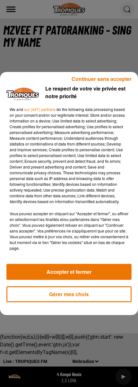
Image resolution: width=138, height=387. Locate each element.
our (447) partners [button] (40, 109)
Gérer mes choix (69, 294)
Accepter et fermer (69, 271)
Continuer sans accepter (102, 79)
